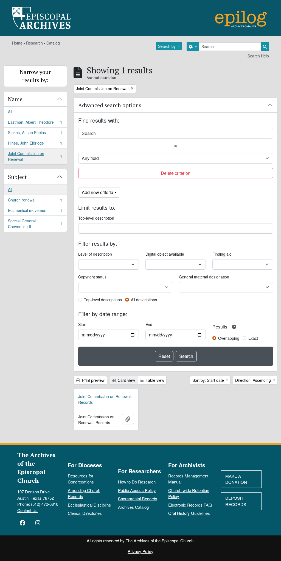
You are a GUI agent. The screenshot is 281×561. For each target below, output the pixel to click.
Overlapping (228, 338)
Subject (17, 177)
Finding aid (222, 254)
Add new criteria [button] (97, 192)
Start (82, 324)
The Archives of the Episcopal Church (36, 467)
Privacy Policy (140, 551)
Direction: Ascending (253, 380)
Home (17, 43)
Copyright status (92, 277)
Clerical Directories (85, 513)
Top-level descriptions (103, 299)
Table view (154, 380)
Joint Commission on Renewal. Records (105, 399)
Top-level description (96, 218)
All (10, 111)
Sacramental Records (137, 498)
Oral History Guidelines (189, 513)
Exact (253, 338)
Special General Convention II (35, 223)
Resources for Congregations (81, 479)
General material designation (204, 277)
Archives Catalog (133, 507)
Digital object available (164, 254)
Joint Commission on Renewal (35, 156)
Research (34, 43)
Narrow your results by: (35, 76)
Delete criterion (175, 173)
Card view (126, 380)
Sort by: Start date (208, 380)
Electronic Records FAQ (190, 505)
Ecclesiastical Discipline (89, 505)
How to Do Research (137, 482)
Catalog (53, 43)
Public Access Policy (137, 490)
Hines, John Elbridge (35, 144)
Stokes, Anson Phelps (35, 134)
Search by (167, 46)
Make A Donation (236, 479)
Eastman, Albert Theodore (35, 123)
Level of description (95, 254)
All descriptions (144, 299)
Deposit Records (235, 501)
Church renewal (35, 201)
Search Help (258, 56)
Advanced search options (109, 105)
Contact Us (27, 510)
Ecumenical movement (35, 212)
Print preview (93, 380)
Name (15, 99)
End (148, 324)
